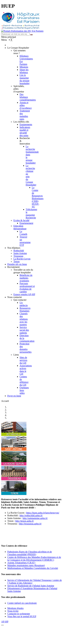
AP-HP (4, 621)
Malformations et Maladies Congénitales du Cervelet (32, 568)
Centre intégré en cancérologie (22, 603)
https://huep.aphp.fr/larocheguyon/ (42, 512)
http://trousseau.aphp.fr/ (30, 523)
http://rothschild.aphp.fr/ (31, 515)
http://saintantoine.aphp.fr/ (35, 518)
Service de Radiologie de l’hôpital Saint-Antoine (30, 585)
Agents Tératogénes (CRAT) (21, 562)
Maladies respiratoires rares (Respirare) (26, 565)
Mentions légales (15, 608)
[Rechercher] (31, 34)
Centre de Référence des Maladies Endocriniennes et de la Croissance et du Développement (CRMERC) (34, 558)
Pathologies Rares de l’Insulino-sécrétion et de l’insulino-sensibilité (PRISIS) (29, 553)
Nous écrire (13, 611)
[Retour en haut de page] (2, 625)
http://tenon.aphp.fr (24, 521)
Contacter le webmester (18, 613)
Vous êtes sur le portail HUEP (21, 616)
